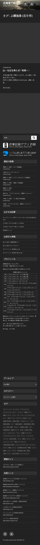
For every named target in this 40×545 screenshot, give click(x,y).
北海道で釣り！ (12, 3)
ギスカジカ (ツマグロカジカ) (21, 444)
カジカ (32, 438)
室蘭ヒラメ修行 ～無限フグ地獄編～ (13, 183)
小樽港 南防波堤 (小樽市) (28, 424)
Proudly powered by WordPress (13, 540)
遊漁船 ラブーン (27, 412)
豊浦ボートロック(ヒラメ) (20, 441)
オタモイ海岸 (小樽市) (8, 427)
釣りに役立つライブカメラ (10, 245)
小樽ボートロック (11, 418)
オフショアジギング (24, 453)
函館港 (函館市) (18, 424)
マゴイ (31, 421)
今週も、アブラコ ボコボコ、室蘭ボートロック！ (17, 204)
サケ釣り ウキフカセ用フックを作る (13, 223)
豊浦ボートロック (26, 438)
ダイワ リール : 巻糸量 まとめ (11, 249)
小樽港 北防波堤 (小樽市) (8, 444)
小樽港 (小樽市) (15, 421)
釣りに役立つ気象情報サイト (11, 242)
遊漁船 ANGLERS (7, 421)
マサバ (30, 427)
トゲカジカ (5, 438)
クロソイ (14, 412)
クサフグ (5, 447)
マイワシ (23, 435)
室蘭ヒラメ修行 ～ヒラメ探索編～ (13, 167)
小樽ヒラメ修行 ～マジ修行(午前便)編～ (14, 198)
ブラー (11, 441)
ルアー (12, 424)
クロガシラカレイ (11, 433)
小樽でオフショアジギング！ (11, 172)
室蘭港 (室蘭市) (6, 424)
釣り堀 (21, 430)
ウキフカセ (18, 418)
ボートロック (16, 409)
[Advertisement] (20, 43)
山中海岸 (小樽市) (28, 430)
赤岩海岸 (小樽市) (24, 427)
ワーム (22, 415)
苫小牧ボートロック (27, 418)
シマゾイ (14, 415)
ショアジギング (29, 435)
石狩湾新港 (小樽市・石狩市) (23, 450)
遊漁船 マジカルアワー (26, 433)
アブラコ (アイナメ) (24, 409)
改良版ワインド (7, 230)
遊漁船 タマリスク (15, 430)
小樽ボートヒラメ (7, 453)
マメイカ (34, 447)
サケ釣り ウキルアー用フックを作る (13, 226)
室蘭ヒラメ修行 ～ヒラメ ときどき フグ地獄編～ (17, 177)
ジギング (19, 438)
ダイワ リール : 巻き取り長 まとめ (13, 253)
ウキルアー (16, 427)
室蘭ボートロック (7, 415)
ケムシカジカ (6, 441)
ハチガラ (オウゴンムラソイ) (9, 435)
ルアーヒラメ (32, 444)
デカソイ (18, 433)
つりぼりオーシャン (24, 421)
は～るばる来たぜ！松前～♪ (16, 70)
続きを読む (6, 88)
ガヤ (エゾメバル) (7, 412)
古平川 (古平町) (15, 453)
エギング (14, 450)
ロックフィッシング (7, 409)
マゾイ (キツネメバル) (29, 415)
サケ (18, 415)
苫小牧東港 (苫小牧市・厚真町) (24, 447)
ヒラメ (4, 418)
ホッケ (4, 433)
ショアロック (20, 412)
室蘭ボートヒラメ (7, 450)
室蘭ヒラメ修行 (7, 188)
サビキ (18, 435)
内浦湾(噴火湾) (6, 430)
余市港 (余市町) (12, 438)
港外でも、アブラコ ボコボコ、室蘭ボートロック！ (18, 193)
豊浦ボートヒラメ (12, 447)
